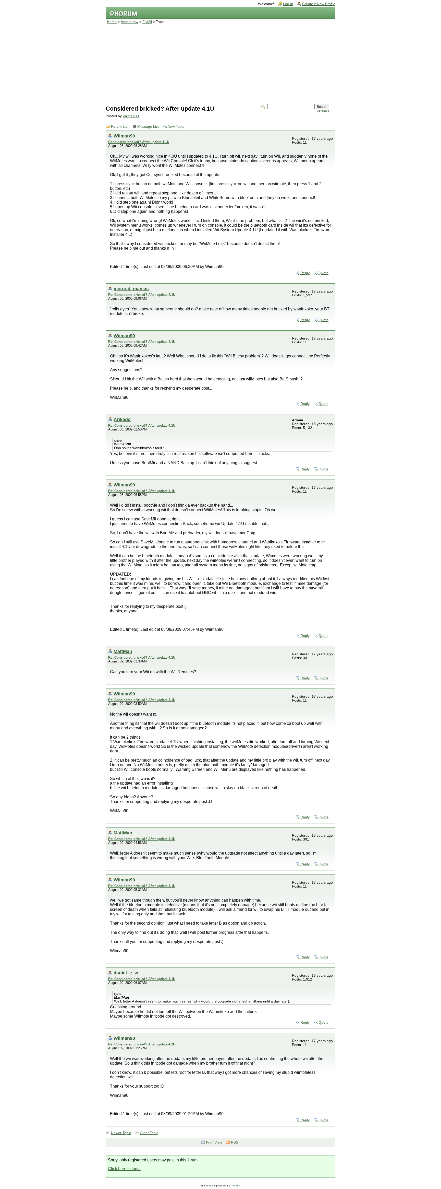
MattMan (123, 651)
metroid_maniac (131, 288)
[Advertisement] (220, 63)
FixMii (147, 22)
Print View (214, 1142)
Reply (305, 273)
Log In (288, 4)
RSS (234, 1142)
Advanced (323, 110)
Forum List (119, 127)
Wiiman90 (131, 116)
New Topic (176, 127)
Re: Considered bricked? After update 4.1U (141, 295)
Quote (323, 273)
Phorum (235, 1185)
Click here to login (124, 1169)
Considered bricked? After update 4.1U (138, 142)
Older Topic (149, 1133)
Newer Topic (121, 1133)
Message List (148, 127)
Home (112, 22)
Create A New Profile (318, 4)
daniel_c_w (126, 972)
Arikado (122, 419)
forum (209, 1185)
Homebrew (129, 22)
